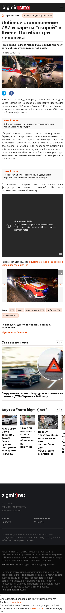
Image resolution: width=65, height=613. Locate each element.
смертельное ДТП (35, 310)
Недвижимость (42, 518)
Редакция (45, 551)
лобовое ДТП (54, 310)
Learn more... (37, 608)
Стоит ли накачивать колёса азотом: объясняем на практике (27, 437)
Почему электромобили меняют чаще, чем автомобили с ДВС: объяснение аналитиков (48, 442)
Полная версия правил (14, 589)
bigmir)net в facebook (14, 332)
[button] (4, 285)
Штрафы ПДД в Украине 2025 (38, 15)
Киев (20, 310)
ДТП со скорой (10, 315)
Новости (6, 521)
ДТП (12, 310)
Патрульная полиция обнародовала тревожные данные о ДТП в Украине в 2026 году (32, 394)
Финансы (39, 521)
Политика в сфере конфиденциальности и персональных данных (32, 559)
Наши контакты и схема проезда (19, 551)
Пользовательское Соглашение (21, 557)
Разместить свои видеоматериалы (43, 554)
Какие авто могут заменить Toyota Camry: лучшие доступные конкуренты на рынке (9, 441)
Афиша (5, 518)
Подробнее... (17, 601)
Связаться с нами (11, 554)
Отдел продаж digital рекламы (38, 564)
